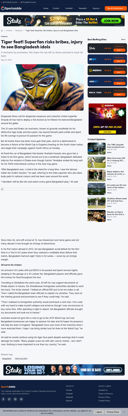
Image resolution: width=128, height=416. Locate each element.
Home (45, 8)
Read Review (119, 46)
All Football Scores (28, 2)
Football (69, 8)
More (123, 39)
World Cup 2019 (21, 359)
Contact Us (103, 390)
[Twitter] (9, 399)
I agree (99, 412)
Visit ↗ (119, 50)
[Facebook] (3, 399)
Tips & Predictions (115, 8)
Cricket (56, 8)
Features (18, 30)
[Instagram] (15, 399)
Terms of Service (105, 394)
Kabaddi (82, 8)
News (109, 152)
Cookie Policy (104, 401)
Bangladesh (6, 359)
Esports (96, 8)
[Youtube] (21, 399)
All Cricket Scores (10, 2)
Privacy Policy (104, 397)
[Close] (124, 412)
